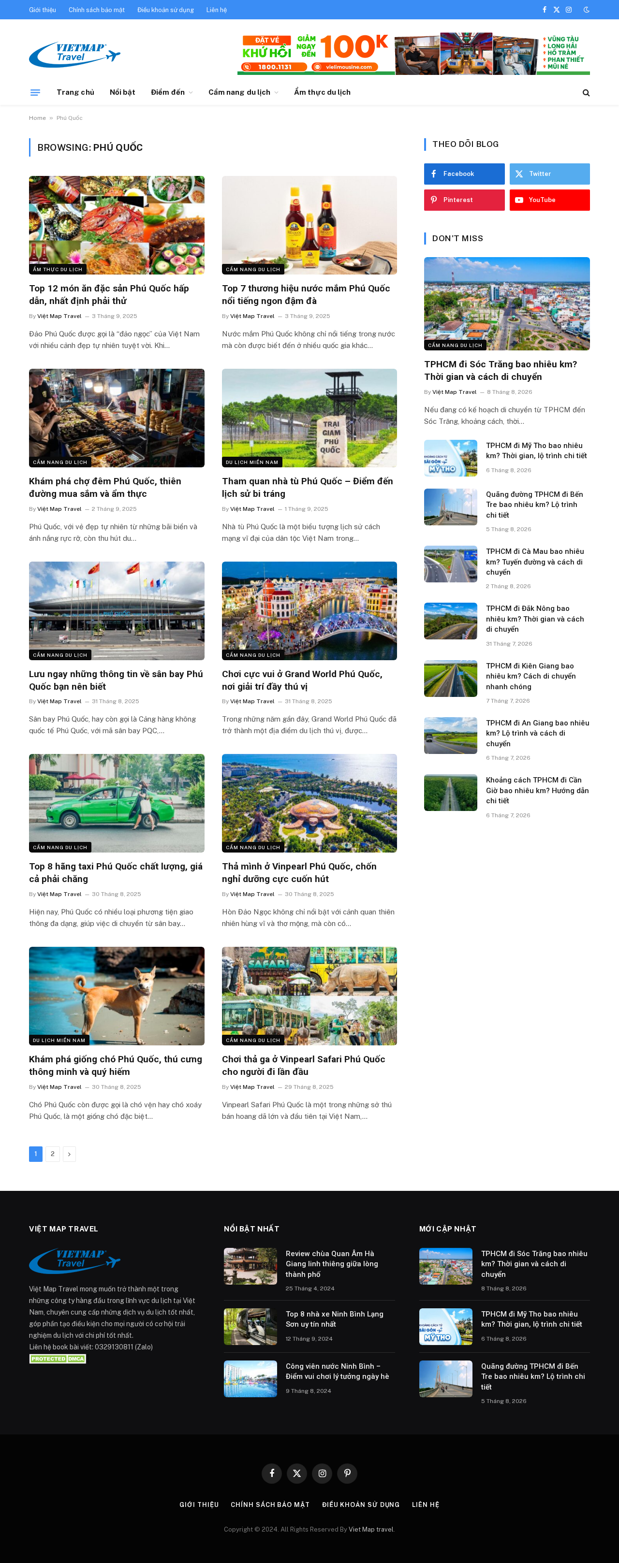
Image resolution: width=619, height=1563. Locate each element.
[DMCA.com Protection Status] (59, 1358)
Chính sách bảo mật (97, 10)
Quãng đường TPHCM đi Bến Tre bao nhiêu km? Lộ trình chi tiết (534, 505)
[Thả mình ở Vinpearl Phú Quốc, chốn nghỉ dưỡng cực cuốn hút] (310, 803)
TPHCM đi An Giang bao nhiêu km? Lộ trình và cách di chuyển (538, 733)
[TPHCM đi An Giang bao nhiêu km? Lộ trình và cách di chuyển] (450, 735)
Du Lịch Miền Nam (252, 462)
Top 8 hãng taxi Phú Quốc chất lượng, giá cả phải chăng (116, 872)
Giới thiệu (42, 10)
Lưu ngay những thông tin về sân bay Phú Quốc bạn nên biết (116, 680)
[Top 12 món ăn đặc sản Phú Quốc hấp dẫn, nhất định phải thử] (117, 225)
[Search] (585, 92)
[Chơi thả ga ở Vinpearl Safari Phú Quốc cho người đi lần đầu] (310, 996)
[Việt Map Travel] (74, 54)
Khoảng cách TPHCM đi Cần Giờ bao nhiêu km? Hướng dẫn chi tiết (537, 790)
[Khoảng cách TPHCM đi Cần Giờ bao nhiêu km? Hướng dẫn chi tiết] (450, 792)
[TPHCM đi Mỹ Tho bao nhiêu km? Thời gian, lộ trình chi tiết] (450, 458)
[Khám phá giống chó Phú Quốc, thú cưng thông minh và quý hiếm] (117, 996)
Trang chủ (75, 92)
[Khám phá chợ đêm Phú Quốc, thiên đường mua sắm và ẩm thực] (117, 418)
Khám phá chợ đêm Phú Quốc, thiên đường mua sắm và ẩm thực (105, 487)
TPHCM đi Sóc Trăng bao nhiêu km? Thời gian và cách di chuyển (500, 370)
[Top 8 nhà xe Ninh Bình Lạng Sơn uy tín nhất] (250, 1326)
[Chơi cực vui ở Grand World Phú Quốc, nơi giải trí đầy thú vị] (310, 611)
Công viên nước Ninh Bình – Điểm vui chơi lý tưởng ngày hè (337, 1371)
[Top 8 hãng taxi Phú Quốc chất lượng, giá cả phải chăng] (117, 803)
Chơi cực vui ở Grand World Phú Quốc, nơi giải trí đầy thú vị (302, 680)
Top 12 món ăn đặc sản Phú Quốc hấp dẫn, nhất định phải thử (109, 294)
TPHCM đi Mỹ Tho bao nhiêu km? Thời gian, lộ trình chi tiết (536, 450)
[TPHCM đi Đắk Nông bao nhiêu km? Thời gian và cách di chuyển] (450, 621)
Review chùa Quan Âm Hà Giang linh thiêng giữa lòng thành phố (332, 1264)
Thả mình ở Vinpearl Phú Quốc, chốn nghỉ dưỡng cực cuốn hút (299, 872)
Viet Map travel (371, 1529)
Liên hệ (216, 10)
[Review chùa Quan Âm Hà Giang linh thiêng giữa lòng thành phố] (250, 1266)
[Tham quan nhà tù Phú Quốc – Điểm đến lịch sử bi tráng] (310, 418)
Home (37, 118)
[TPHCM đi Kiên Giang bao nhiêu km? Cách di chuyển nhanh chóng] (450, 678)
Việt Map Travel (59, 316)
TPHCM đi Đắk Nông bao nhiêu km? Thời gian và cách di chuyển (535, 619)
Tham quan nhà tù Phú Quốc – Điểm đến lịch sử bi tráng (307, 487)
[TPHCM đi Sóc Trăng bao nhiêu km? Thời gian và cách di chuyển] (507, 303)
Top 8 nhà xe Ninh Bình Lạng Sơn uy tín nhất (334, 1319)
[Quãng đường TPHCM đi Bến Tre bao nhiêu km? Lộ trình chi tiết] (450, 507)
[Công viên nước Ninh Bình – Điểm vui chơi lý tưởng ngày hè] (250, 1378)
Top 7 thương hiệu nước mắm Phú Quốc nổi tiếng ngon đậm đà (306, 294)
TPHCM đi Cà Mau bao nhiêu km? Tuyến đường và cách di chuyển (535, 562)
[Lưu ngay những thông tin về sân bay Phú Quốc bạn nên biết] (117, 611)
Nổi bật (123, 92)
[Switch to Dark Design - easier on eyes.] (585, 9)
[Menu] (35, 92)
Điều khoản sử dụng (165, 10)
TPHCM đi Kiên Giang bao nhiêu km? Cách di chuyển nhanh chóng (531, 676)
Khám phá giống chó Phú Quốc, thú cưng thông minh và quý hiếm (115, 1065)
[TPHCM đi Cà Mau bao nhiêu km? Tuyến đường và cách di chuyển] (450, 564)
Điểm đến (168, 92)
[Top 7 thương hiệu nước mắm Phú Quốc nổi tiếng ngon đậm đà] (310, 225)
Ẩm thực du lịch (322, 92)
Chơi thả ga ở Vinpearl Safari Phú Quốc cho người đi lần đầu (303, 1065)
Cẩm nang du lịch (239, 92)
